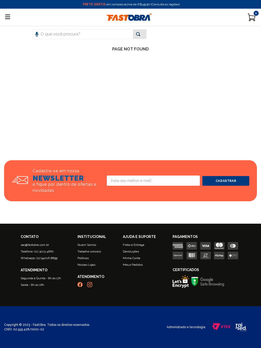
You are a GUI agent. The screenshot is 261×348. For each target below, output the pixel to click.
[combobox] (130, 34)
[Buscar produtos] (139, 34)
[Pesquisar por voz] (37, 33)
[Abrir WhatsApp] (248, 335)
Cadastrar (226, 181)
